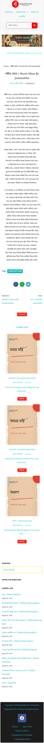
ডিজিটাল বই (34, 12)
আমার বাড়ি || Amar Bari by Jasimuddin (22, 449)
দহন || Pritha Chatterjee (11, 595)
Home (6, 66)
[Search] (34, 25)
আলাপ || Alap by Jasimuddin (22, 521)
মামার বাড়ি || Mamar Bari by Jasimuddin (22, 378)
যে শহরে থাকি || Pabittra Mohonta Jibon (17, 641)
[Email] (28, 284)
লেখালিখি (22, 16)
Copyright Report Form (22, 739)
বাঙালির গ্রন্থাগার (21, 12)
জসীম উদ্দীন (19, 83)
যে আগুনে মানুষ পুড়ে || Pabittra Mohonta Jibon (20, 612)
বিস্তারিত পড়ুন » (21, 399)
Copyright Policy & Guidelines (22, 735)
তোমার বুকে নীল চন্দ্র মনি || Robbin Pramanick (19, 650)
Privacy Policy (27, 727)
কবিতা (12, 83)
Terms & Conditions (22, 731)
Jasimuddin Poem (15, 271)
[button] (22, 12)
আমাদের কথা (9, 12)
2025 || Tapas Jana (9, 683)
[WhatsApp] (22, 284)
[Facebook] (15, 284)
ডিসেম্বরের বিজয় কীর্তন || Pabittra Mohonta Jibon (21, 603)
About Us (15, 727)
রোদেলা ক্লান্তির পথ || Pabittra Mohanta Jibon (19, 633)
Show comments (22, 314)
